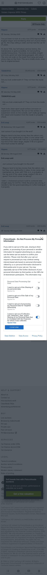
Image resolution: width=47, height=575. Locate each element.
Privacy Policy (37, 336)
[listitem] (23, 282)
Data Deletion (10, 336)
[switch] (38, 288)
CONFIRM (14, 327)
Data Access (23, 336)
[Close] (42, 239)
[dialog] (23, 287)
